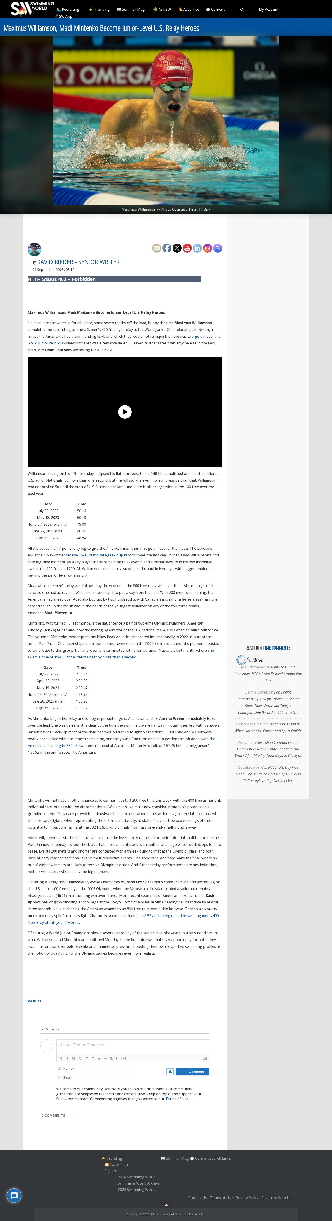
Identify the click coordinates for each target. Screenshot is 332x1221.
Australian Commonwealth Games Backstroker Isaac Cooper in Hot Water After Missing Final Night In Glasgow (268, 749)
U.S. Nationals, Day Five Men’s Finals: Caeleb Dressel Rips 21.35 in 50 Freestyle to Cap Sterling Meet (268, 774)
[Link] (111, 1059)
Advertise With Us (276, 1197)
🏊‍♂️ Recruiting (67, 9)
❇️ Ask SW (162, 9)
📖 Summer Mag (131, 9)
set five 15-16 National (85, 555)
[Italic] (67, 1059)
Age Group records (121, 555)
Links (226, 1158)
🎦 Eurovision (116, 1164)
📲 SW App (63, 16)
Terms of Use (176, 1098)
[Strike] (80, 1059)
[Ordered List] (86, 1059)
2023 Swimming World (136, 1189)
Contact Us (197, 1197)
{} (117, 1058)
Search (215, 1158)
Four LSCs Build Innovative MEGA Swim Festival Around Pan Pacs (268, 674)
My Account (268, 9)
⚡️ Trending (99, 9)
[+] (123, 1058)
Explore (110, 1170)
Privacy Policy (247, 1197)
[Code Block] (105, 1059)
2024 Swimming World (136, 1177)
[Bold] (61, 1059)
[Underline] (73, 1059)
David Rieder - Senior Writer (78, 262)
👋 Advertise (188, 9)
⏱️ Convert (215, 9)
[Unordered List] (92, 1059)
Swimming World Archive (139, 1183)
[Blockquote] (99, 1059)
